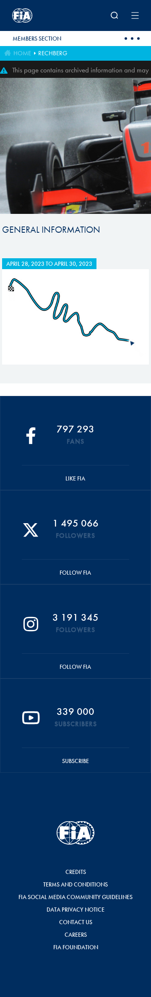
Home (22, 53)
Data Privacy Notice (75, 909)
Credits (75, 872)
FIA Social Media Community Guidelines (75, 897)
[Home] (35, 15)
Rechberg (52, 53)
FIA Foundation (75, 947)
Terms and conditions (75, 884)
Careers (76, 934)
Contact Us (75, 922)
